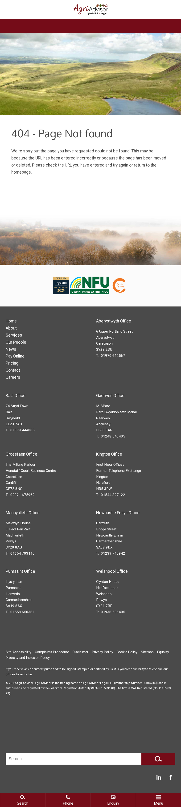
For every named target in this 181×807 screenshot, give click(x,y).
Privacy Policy (102, 652)
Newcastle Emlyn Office (118, 512)
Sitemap (147, 652)
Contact (13, 370)
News (11, 349)
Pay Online (15, 356)
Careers (13, 377)
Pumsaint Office (20, 571)
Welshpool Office (112, 571)
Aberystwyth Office (113, 321)
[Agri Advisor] (90, 9)
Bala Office (15, 395)
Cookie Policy (127, 652)
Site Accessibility (18, 652)
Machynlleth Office (23, 512)
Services (14, 335)
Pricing (12, 363)
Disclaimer (80, 652)
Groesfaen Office (21, 454)
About (11, 328)
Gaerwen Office (110, 395)
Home (11, 321)
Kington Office (109, 454)
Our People (16, 342)
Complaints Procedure (52, 652)
